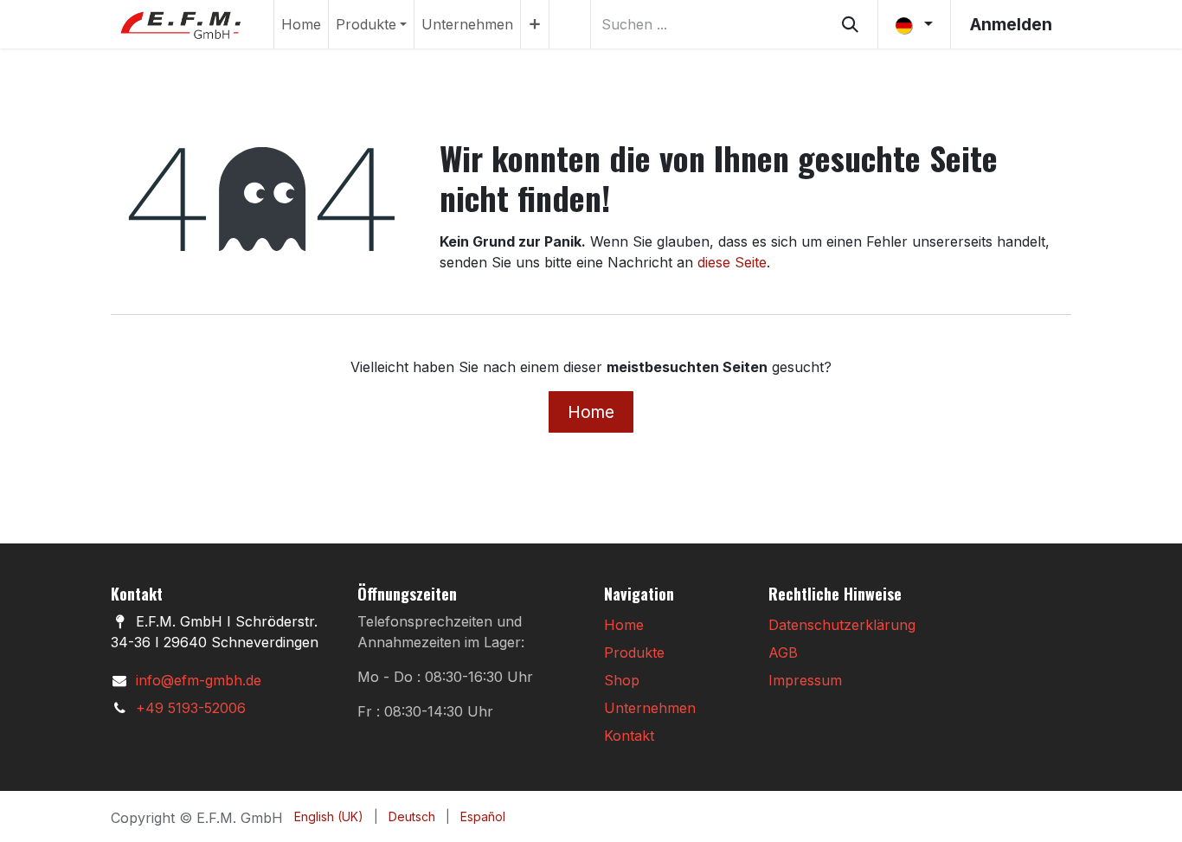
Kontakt (629, 735)
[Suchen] (850, 24)
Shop (621, 680)
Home (591, 412)
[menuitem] (301, 24)
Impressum (805, 680)
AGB (783, 652)
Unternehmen (650, 708)
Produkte (634, 652)
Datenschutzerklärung (841, 624)
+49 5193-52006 (191, 708)
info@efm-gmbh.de (198, 680)
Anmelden (1011, 24)
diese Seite (732, 262)
